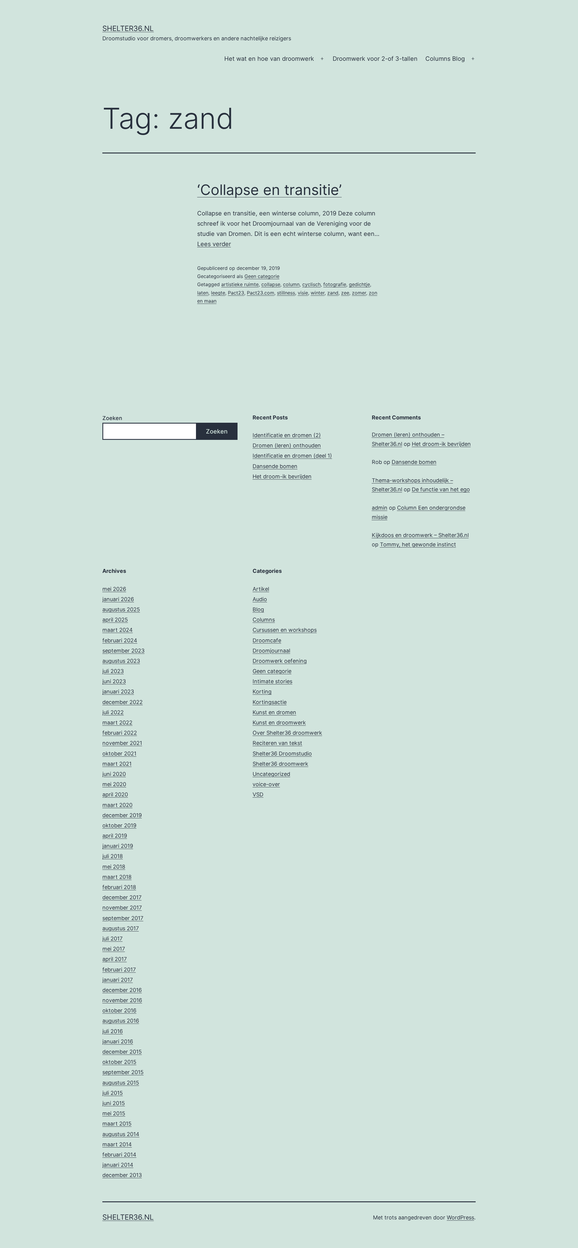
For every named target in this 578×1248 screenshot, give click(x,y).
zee (345, 293)
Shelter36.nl (128, 28)
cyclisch (311, 284)
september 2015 (123, 1072)
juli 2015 (112, 1093)
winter (318, 293)
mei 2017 (113, 949)
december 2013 (122, 1175)
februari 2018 (119, 887)
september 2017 (122, 918)
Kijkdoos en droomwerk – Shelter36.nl (420, 535)
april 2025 (115, 619)
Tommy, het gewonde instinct (418, 544)
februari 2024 (119, 640)
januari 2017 (117, 980)
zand (332, 293)
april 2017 (114, 959)
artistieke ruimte (240, 284)
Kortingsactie (270, 702)
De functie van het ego (441, 489)
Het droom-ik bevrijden (282, 476)
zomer (359, 293)
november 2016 (122, 1000)
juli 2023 (113, 671)
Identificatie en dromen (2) (287, 435)
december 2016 (122, 990)
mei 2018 (113, 866)
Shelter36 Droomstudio (282, 753)
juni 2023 (114, 681)
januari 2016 (117, 1041)
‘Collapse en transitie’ (269, 190)
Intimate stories (272, 681)
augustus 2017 (120, 928)
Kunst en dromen (274, 712)
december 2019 (122, 815)
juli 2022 (113, 712)
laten (202, 293)
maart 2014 (117, 1144)
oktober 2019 (119, 825)
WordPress (460, 1217)
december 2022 (122, 702)
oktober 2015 (119, 1062)
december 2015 (122, 1052)
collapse (270, 284)
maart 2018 (117, 877)
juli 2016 (112, 1031)
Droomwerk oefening (280, 661)
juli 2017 (112, 938)
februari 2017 (119, 969)
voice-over (266, 784)
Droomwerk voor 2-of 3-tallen (375, 58)
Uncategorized (271, 774)
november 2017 (122, 907)
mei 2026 (114, 589)
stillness (286, 293)
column (291, 284)
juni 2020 (114, 774)
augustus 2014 (120, 1134)
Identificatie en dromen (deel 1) (292, 456)
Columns (264, 619)
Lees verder (214, 244)
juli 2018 (112, 856)
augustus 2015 (120, 1083)
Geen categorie (261, 276)
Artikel (261, 589)
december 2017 (121, 897)
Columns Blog (445, 58)
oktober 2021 (119, 753)
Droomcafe (267, 640)
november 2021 (122, 743)
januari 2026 (118, 599)
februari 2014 (119, 1154)
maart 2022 (117, 722)
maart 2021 (117, 764)
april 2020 (115, 794)
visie (303, 293)
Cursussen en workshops (285, 630)
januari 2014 (117, 1165)
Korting (262, 691)
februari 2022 (119, 733)
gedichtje (359, 284)
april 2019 (114, 836)
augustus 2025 (121, 609)
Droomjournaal (271, 650)
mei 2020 (114, 784)
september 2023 (123, 650)
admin (379, 508)
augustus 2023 (121, 661)
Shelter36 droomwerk (280, 764)
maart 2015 (117, 1123)
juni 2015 (113, 1103)
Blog (258, 609)
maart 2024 (117, 630)
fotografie (334, 284)
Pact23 (236, 293)
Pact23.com (260, 293)
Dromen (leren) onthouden (287, 445)
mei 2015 (113, 1113)
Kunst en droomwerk (279, 722)
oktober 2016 (119, 1010)
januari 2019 (117, 846)
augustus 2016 (120, 1021)
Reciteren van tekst (277, 743)
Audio (260, 599)
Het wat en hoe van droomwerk (269, 58)
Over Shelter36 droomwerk (287, 733)
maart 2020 (117, 805)
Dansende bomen (275, 466)
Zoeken (112, 418)
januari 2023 (118, 691)
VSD (258, 794)
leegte (218, 293)
